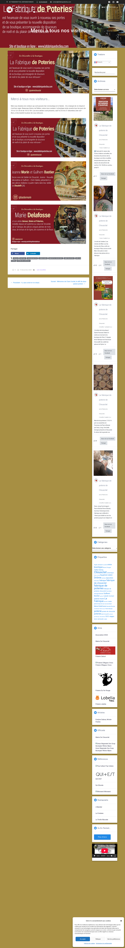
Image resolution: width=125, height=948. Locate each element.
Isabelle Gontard (109, 596)
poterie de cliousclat (23, 260)
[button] (121, 921)
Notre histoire (110, 7)
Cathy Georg (98, 570)
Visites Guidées (68, 7)
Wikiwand (107, 791)
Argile (95, 564)
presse (111, 614)
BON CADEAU (52, 7)
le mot (106, 601)
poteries (97, 614)
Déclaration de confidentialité (104, 943)
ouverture (96, 608)
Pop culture (109, 766)
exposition (109, 578)
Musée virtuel (41, 12)
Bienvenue (22, 7)
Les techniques (23, 12)
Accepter (83, 939)
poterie (98, 611)
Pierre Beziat (108, 608)
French (99, 62)
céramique (110, 572)
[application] (104, 851)
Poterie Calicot (101, 656)
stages (111, 616)
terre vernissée (99, 619)
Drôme (97, 577)
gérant (101, 596)
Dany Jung (97, 575)
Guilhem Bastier (32, 258)
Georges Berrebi (98, 593)
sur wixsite (99, 785)
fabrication (96, 580)
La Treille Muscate (102, 820)
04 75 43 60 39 (43, 2)
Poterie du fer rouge (103, 690)
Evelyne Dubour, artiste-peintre (104, 721)
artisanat (100, 564)
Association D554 (102, 635)
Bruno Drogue (107, 567)
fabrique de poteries (100, 587)
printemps (96, 616)
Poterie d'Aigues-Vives (104, 665)
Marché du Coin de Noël (55, 258)
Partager (103, 178)
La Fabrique (100, 599)
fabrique (102, 580)
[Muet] (112, 856)
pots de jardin (105, 614)
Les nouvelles (41, 270)
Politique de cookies (89, 943)
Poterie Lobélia (101, 704)
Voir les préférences (113, 939)
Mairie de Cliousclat (102, 641)
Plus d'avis (102, 837)
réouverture (102, 616)
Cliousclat (100, 572)
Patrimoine (102, 608)
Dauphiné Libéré (106, 575)
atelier (16, 258)
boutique (22, 258)
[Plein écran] (115, 856)
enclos (103, 578)
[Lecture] (95, 856)
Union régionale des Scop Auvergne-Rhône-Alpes (105, 749)
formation (109, 591)
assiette (105, 564)
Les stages (38, 7)
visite (105, 619)
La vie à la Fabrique (88, 7)
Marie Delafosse (69, 258)
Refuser (98, 939)
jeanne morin (43, 258)
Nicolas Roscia (110, 606)
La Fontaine (99, 813)
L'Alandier (99, 807)
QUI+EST (99, 779)
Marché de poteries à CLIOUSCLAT (67, 12)
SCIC (107, 616)
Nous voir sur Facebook (107, 174)
